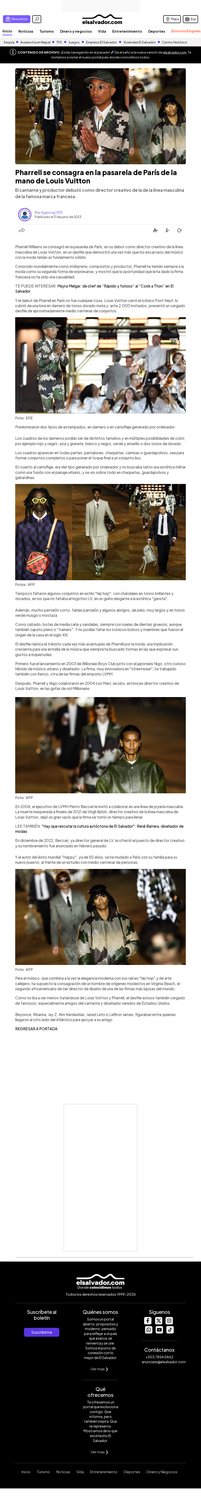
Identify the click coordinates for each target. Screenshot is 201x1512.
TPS (59, 42)
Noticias (25, 31)
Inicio (7, 31)
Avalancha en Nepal (35, 42)
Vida (102, 31)
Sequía (9, 42)
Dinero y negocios (76, 31)
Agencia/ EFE (52, 212)
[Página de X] (158, 1323)
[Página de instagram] (169, 1323)
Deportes (156, 31)
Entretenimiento (127, 31)
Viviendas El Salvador (139, 42)
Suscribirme (41, 1332)
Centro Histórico (174, 42)
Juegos (74, 42)
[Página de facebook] (147, 1323)
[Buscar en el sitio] (36, 19)
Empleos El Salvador (101, 42)
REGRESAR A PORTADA (36, 1028)
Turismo (46, 31)
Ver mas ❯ (100, 1368)
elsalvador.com (175, 52)
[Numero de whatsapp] (148, 1332)
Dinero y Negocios (162, 1472)
